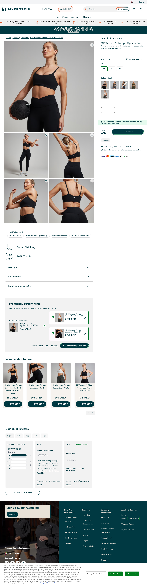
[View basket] (141, 9)
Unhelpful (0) (56, 481)
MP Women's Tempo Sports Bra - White (61, 386)
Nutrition (86, 515)
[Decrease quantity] (103, 110)
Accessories (75, 17)
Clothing (16, 38)
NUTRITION (47, 9)
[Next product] (92, 413)
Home (8, 38)
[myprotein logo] (16, 9)
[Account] (134, 9)
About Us (105, 518)
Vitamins (86, 535)
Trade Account (107, 549)
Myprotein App (127, 530)
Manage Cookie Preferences (17, 548)
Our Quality (105, 523)
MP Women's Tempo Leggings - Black (37, 386)
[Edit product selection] (85, 318)
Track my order (71, 538)
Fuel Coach (124, 9)
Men (57, 17)
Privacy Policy (106, 538)
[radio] (104, 68)
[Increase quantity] (112, 110)
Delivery (68, 543)
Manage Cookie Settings (96, 574)
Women (65, 17)
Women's (25, 38)
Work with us (106, 554)
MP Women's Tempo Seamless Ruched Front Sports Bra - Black (13, 389)
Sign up (12, 514)
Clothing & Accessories (88, 522)
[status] (108, 110)
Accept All (131, 574)
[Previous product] (88, 413)
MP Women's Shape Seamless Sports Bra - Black (85, 388)
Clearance (87, 17)
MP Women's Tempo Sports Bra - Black (46, 38)
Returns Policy (71, 532)
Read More (41, 473)
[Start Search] (86, 9)
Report (39, 484)
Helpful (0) (43, 481)
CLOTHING (65, 9)
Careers (104, 560)
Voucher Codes (127, 524)
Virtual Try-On (135, 59)
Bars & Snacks (88, 530)
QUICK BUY (15, 404)
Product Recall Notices (71, 519)
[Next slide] (94, 390)
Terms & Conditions (109, 543)
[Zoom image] (92, 45)
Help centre (70, 527)
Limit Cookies (115, 574)
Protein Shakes (89, 546)
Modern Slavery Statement (107, 530)
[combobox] (106, 9)
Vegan (85, 541)
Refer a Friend (130, 517)
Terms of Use (51, 583)
